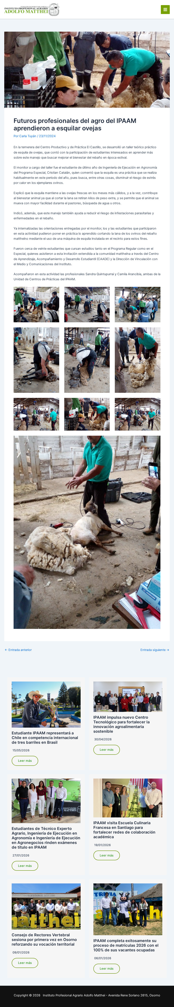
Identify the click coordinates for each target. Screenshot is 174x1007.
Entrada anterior (18, 650)
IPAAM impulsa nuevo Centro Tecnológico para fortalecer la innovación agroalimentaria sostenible (121, 724)
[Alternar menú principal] (165, 9)
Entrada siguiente (154, 650)
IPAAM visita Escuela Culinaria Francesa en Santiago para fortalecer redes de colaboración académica (124, 829)
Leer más (25, 761)
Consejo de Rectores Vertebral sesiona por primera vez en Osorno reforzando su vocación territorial (44, 939)
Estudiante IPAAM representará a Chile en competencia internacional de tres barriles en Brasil (45, 738)
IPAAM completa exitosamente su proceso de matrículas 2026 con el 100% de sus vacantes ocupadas (126, 945)
